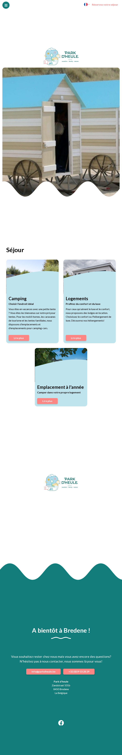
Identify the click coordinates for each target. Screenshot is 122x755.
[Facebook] (61, 723)
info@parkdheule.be (43, 671)
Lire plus (19, 337)
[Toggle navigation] (6, 5)
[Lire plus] (32, 277)
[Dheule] (61, 56)
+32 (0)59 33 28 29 (78, 671)
